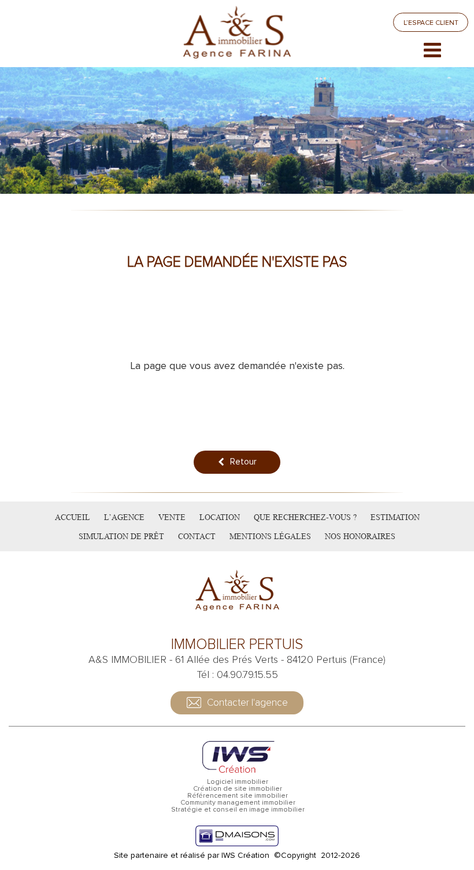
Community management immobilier (237, 802)
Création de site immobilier (237, 789)
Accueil (72, 517)
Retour (243, 461)
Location (219, 517)
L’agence (124, 517)
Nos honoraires (360, 536)
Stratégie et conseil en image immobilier (238, 809)
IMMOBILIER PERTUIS (237, 645)
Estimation (395, 517)
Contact (197, 536)
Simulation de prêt (121, 536)
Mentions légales (270, 536)
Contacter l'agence (247, 702)
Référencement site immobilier (237, 795)
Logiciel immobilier (237, 782)
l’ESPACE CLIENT (430, 23)
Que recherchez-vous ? (305, 517)
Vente (172, 517)
